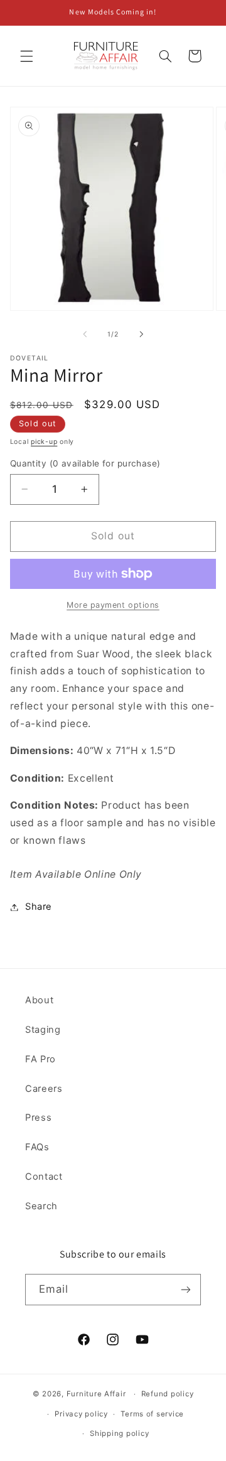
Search (41, 1206)
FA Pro (40, 1059)
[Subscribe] (185, 1289)
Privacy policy (81, 1414)
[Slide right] (141, 334)
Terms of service (152, 1414)
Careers (43, 1088)
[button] (26, 55)
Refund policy (167, 1393)
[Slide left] (85, 334)
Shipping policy (119, 1433)
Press (38, 1117)
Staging (42, 1029)
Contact (43, 1176)
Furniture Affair (96, 1393)
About (39, 1000)
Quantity (85, 463)
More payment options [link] (113, 605)
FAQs (37, 1147)
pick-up (44, 442)
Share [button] (38, 906)
